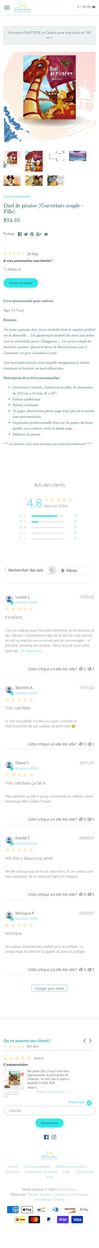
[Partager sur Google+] (39, 233)
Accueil (12, 1166)
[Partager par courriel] (46, 233)
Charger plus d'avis (49, 988)
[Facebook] (46, 1136)
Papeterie (13, 1171)
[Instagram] (54, 1136)
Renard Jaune (66, 1189)
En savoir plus (31, 651)
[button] (85, 1041)
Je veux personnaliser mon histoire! (27, 260)
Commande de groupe (41, 1171)
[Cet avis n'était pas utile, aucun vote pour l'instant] (89, 668)
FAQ (66, 1171)
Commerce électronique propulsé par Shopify (61, 1197)
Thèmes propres (39, 1194)
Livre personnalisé (16, 196)
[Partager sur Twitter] (26, 233)
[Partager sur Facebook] (20, 233)
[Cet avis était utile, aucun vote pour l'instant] (81, 668)
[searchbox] (26, 570)
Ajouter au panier (20, 283)
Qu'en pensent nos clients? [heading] (27, 1041)
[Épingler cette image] (32, 233)
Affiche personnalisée (71, 1166)
